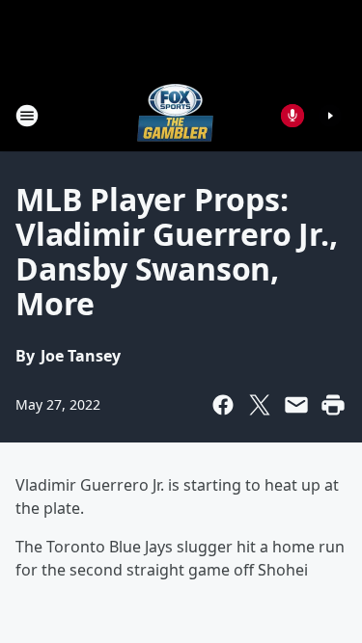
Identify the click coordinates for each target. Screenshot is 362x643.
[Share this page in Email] (296, 404)
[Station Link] (175, 115)
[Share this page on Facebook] (223, 404)
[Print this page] (333, 404)
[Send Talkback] (292, 115)
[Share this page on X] (259, 404)
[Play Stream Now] (330, 115)
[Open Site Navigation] (27, 115)
